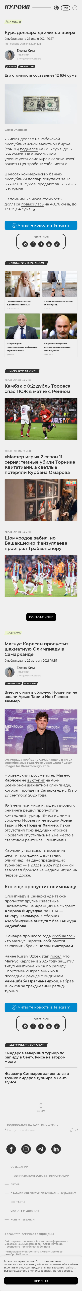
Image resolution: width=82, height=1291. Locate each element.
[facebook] (11, 1149)
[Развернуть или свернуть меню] (74, 7)
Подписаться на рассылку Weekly (32, 1125)
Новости (13, 22)
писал (56, 956)
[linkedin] (56, 1149)
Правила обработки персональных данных (43, 1193)
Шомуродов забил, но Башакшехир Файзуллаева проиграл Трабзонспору (36, 543)
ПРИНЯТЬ (41, 1281)
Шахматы (30, 683)
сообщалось (63, 936)
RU (65, 8)
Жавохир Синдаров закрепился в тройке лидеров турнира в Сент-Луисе (37, 1078)
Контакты (18, 1202)
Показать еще (41, 617)
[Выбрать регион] (56, 7)
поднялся (29, 149)
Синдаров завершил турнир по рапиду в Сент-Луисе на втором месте (35, 1057)
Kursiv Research (23, 1219)
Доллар (11, 66)
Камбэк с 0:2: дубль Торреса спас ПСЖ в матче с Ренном (37, 388)
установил (28, 159)
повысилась (32, 204)
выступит (36, 780)
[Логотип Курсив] (17, 7)
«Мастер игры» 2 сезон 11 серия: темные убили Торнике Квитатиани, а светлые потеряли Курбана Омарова (40, 464)
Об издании (19, 1167)
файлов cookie (62, 1270)
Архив (15, 1184)
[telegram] (41, 1149)
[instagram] (26, 1149)
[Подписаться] (74, 1130)
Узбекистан (27, 66)
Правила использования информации (40, 1175)
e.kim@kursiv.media (29, 58)
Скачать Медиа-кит (25, 1210)
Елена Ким (26, 51)
